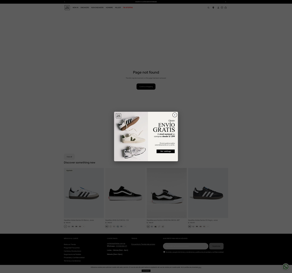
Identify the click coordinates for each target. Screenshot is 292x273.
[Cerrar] (175, 115)
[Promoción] (146, 136)
